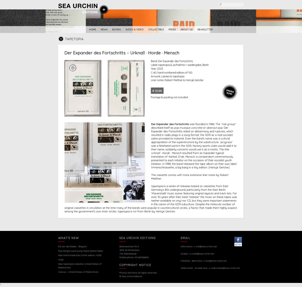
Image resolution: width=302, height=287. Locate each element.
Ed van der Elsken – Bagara (72, 246)
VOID (61, 259)
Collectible (156, 29)
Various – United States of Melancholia (78, 272)
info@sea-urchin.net (206, 246)
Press (172, 29)
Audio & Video (135, 29)
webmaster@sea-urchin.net (225, 268)
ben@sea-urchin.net (216, 260)
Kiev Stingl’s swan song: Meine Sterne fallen (80, 250)
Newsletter (205, 29)
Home (92, 29)
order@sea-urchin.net (202, 253)
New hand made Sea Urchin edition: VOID (79, 255)
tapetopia (74, 39)
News (104, 29)
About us (187, 29)
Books (116, 29)
